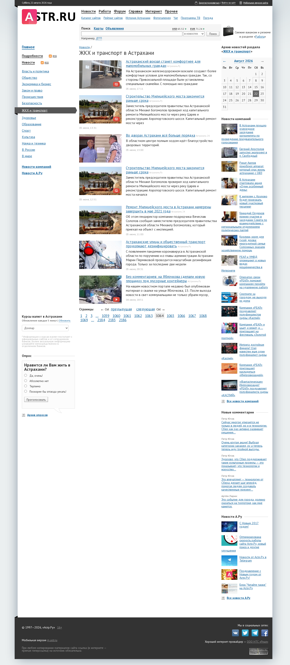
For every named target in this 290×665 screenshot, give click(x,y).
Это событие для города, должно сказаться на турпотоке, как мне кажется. (243, 503)
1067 (192, 315)
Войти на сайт (229, 2)
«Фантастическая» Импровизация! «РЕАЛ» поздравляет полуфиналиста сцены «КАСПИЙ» (244, 388)
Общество (29, 77)
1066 (181, 315)
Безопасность (32, 103)
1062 (138, 315)
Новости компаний (36, 166)
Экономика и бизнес (36, 84)
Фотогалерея (162, 18)
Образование (31, 124)
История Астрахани (138, 18)
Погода (208, 18)
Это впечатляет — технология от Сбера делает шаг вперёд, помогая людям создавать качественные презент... (242, 484)
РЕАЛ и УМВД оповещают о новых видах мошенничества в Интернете (243, 263)
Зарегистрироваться (209, 2)
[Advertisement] (47, 245)
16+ (59, 627)
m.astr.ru (52, 640)
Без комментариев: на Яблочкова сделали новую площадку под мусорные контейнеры (165, 278)
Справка (135, 11)
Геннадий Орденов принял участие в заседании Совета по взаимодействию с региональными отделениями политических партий (244, 221)
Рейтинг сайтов (113, 18)
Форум (120, 11)
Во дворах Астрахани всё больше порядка (160, 135)
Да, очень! (36, 376)
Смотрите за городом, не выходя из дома (252, 297)
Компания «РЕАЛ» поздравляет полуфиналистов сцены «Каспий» (250, 313)
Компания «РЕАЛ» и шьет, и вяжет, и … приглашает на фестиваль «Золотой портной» (243, 331)
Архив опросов (37, 415)
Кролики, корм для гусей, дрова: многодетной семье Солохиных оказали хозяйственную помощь (243, 243)
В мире (27, 156)
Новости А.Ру (32, 173)
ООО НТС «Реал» (257, 642)
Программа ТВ (190, 18)
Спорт (26, 130)
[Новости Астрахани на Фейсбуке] (263, 635)
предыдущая (121, 309)
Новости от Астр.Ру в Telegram (252, 558)
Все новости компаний (243, 401)
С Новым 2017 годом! (249, 524)
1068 (203, 315)
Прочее (171, 11)
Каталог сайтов (91, 18)
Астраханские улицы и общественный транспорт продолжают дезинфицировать (166, 243)
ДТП (99, 38)
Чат (176, 18)
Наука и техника (34, 143)
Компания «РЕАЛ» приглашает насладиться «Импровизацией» (251, 370)
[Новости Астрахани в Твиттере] (244, 635)
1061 (127, 315)
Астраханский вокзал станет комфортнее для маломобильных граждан (163, 63)
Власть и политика (35, 71)
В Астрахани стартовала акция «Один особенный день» (251, 185)
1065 (170, 315)
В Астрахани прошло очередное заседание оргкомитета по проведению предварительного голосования (243, 133)
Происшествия (32, 97)
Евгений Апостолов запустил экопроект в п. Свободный (253, 152)
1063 (149, 315)
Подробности (32, 56)
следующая (145, 309)
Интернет (153, 11)
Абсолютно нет (39, 381)
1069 (84, 319)
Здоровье (29, 118)
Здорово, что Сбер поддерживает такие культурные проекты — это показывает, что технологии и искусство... (244, 464)
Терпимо (35, 386)
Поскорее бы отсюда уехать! (48, 391)
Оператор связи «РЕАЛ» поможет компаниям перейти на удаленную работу (253, 282)
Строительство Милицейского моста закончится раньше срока (165, 98)
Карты (98, 28)
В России (28, 149)
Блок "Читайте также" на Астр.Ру (252, 586)
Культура (28, 137)
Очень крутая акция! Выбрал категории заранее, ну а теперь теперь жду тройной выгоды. (241, 445)
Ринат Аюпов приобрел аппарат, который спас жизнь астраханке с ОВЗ (252, 168)
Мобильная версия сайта (255, 2)
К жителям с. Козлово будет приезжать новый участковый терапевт (253, 201)
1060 (116, 315)
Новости (88, 11)
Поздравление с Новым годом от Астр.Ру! (250, 574)
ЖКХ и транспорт (35, 110)
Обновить (64, 320)
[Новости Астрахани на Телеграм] (253, 635)
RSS (55, 56)
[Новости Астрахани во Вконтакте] (234, 635)
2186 (123, 319)
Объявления (115, 28)
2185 (112, 319)
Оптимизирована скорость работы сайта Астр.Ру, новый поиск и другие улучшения (243, 543)
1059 (105, 315)
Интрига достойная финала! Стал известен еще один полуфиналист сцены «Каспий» (244, 351)
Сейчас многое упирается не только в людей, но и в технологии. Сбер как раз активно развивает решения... (244, 427)
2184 (101, 319)
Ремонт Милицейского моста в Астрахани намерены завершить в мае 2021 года (168, 209)
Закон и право (32, 90)
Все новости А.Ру (238, 598)
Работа (105, 11)
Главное (28, 47)
